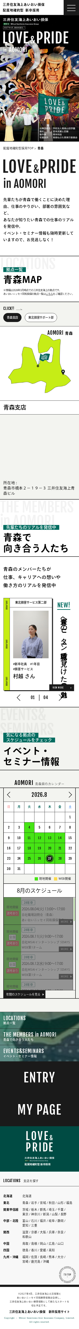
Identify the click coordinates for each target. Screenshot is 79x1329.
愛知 (25, 1225)
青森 (25, 1202)
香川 (34, 1250)
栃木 (34, 1209)
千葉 (60, 1209)
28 (60, 858)
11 (29, 838)
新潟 (46, 1214)
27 (49, 858)
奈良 (60, 1232)
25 (29, 858)
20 (49, 848)
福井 (43, 1220)
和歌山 (27, 1236)
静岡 (60, 1220)
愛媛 (43, 1250)
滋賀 (25, 1232)
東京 (25, 1214)
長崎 (43, 1256)
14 (60, 838)
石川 (34, 1220)
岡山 (43, 1243)
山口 (60, 1243)
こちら (49, 294)
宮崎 (25, 1261)
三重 (34, 1225)
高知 (52, 1250)
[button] (20, 698)
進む (69, 795)
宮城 (43, 1202)
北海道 (27, 1195)
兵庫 (52, 1232)
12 (39, 838)
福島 (69, 1202)
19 (39, 848)
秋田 (52, 1202)
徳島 (25, 1250)
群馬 (43, 1209)
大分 (60, 1256)
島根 (34, 1243)
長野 (64, 1214)
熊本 (52, 1256)
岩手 (34, 1202)
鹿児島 (35, 1261)
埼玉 (52, 1209)
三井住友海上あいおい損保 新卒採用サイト (39, 1311)
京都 (34, 1232)
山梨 (55, 1214)
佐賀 (34, 1256)
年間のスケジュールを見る (23, 994)
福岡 (25, 1256)
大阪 (43, 1232)
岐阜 (52, 1220)
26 (39, 858)
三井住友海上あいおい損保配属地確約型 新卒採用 (24, 7)
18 (29, 848)
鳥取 (25, 1243)
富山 (25, 1220)
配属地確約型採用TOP (18, 148)
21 (59, 848)
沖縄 (46, 1261)
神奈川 (35, 1214)
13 (49, 838)
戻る (10, 795)
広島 (52, 1243)
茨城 (25, 1209)
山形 (60, 1202)
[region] (39, 943)
